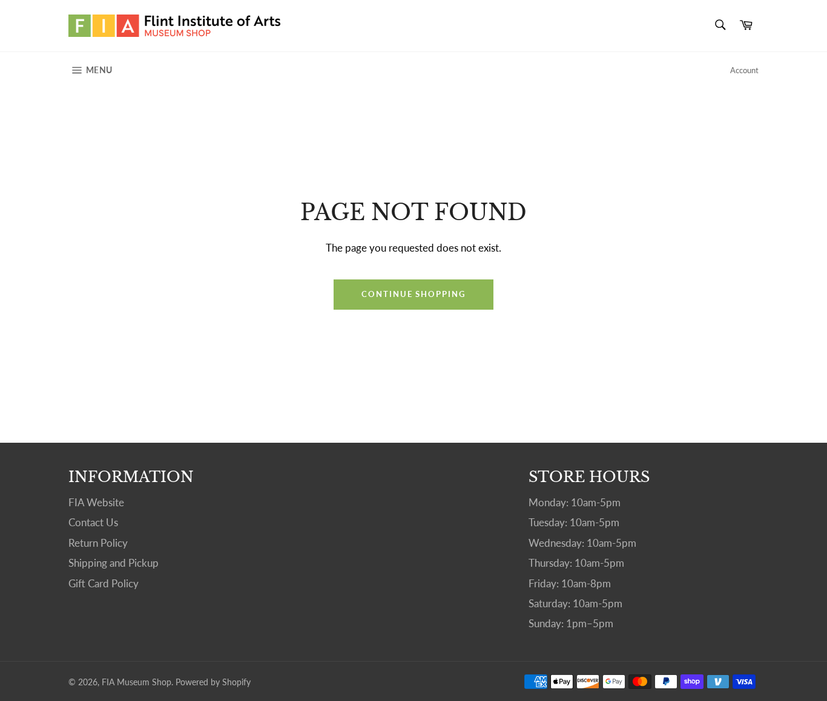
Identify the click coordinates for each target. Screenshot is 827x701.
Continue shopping (413, 294)
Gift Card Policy (103, 583)
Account (744, 70)
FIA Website (96, 502)
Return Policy (98, 542)
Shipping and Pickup (113, 562)
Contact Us (93, 522)
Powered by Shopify (213, 682)
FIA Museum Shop (136, 682)
